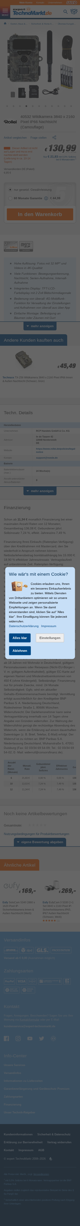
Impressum (48, 626)
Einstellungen (50, 637)
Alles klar (20, 637)
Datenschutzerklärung (24, 626)
